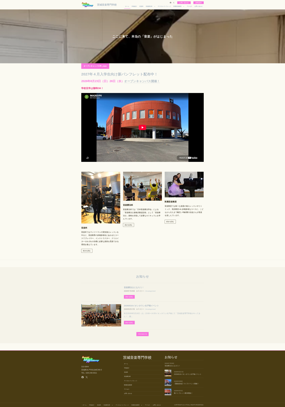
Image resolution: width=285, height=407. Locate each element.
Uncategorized (150, 291)
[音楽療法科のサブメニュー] (154, 6)
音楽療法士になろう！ (134, 287)
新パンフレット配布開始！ (183, 393)
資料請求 (198, 3)
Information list (142, 334)
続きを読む (87, 251)
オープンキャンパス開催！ (142, 81)
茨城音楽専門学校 (107, 4)
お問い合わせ (184, 3)
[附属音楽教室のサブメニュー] (183, 6)
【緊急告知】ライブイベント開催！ (186, 384)
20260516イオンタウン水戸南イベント (141, 305)
